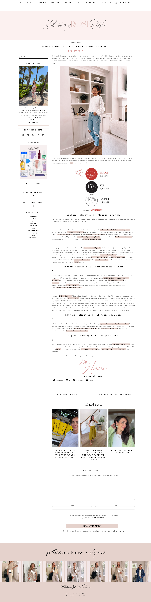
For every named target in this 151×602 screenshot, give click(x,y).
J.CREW (33, 218)
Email (116, 505)
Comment (94, 483)
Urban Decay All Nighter (92, 239)
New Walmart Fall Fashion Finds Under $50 (115, 394)
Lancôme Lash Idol (118, 257)
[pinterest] (28, 134)
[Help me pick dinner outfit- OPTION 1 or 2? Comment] (75, 571)
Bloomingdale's (33, 237)
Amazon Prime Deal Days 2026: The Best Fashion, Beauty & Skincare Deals (93, 455)
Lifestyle (55, 2)
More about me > (33, 122)
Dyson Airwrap (73, 298)
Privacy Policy (99, 517)
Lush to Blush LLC (80, 595)
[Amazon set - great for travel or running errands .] (10, 571)
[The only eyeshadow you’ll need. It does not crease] (32, 571)
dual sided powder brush (121, 344)
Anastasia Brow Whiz (82, 260)
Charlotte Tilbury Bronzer (95, 234)
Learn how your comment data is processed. (108, 531)
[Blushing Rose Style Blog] (75, 590)
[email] (33, 134)
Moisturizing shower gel (109, 328)
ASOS (33, 228)
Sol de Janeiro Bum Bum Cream (85, 328)
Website (94, 512)
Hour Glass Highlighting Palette (88, 237)
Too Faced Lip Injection (123, 237)
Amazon (33, 240)
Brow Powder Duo (101, 260)
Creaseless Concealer (65, 234)
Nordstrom (33, 216)
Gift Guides (124, 2)
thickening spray (72, 285)
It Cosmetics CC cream (75, 232)
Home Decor (92, 2)
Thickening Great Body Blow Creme (69, 287)
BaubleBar (33, 225)
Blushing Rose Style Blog (74, 593)
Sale (80, 50)
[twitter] (43, 134)
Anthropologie (33, 233)
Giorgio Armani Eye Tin (92, 248)
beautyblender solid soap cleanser (113, 349)
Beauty (69, 2)
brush (76, 262)
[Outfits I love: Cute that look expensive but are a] (53, 571)
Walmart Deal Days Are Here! (67, 394)
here (71, 163)
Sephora (33, 221)
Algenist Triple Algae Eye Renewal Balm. (114, 324)
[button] (21, 161)
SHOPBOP (33, 223)
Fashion (42, 2)
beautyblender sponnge (89, 349)
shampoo (111, 280)
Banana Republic (33, 230)
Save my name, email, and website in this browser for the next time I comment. (95, 515)
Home (20, 2)
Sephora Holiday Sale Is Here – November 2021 (75, 46)
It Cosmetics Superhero (99, 257)
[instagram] (23, 134)
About (30, 2)
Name (73, 505)
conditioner (119, 280)
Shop (79, 2)
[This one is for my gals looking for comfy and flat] (140, 571)
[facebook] (38, 134)
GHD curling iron (65, 296)
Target (33, 235)
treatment (55, 283)
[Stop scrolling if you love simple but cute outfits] (97, 571)
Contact (107, 2)
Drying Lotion (77, 331)
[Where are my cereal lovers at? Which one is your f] (119, 571)
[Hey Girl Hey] (33, 86)
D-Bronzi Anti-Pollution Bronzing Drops (115, 230)
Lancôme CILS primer (108, 255)
